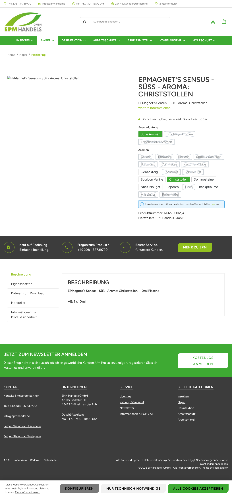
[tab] (33, 274)
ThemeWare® (220, 467)
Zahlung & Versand (132, 402)
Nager (181, 402)
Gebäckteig (149, 172)
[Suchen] (84, 21)
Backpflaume (208, 187)
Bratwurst (149, 164)
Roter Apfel (171, 195)
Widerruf (35, 460)
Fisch (190, 187)
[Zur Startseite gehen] (24, 21)
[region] (69, 115)
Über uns (125, 396)
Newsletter (127, 408)
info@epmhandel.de (53, 3)
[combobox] (131, 21)
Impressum (20, 460)
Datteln (147, 157)
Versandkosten (177, 460)
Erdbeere (166, 157)
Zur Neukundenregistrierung (131, 3)
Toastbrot (172, 172)
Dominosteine (204, 179)
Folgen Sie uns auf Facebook (22, 426)
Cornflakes (170, 164)
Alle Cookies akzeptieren (198, 489)
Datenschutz (51, 460)
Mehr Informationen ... (27, 492)
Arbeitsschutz (187, 414)
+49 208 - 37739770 (19, 3)
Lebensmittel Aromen (158, 142)
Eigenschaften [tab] (21, 284)
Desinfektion (186, 408)
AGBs (7, 460)
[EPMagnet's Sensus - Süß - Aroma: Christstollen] (69, 115)
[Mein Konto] (213, 21)
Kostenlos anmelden (203, 361)
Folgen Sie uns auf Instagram (22, 436)
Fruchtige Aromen (181, 134)
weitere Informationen (154, 108)
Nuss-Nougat (150, 187)
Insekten (183, 396)
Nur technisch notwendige (133, 489)
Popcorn (173, 187)
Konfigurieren (79, 489)
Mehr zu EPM (195, 247)
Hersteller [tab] (18, 303)
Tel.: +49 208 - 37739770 (20, 406)
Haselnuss (149, 195)
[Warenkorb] (223, 21)
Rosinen (185, 157)
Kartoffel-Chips (196, 164)
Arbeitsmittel (186, 419)
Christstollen (178, 179)
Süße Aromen (150, 134)
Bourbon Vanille (152, 179)
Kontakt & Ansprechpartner (21, 395)
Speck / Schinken (210, 157)
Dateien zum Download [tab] (27, 293)
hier (213, 204)
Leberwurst (194, 172)
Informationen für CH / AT (137, 414)
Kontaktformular (167, 3)
